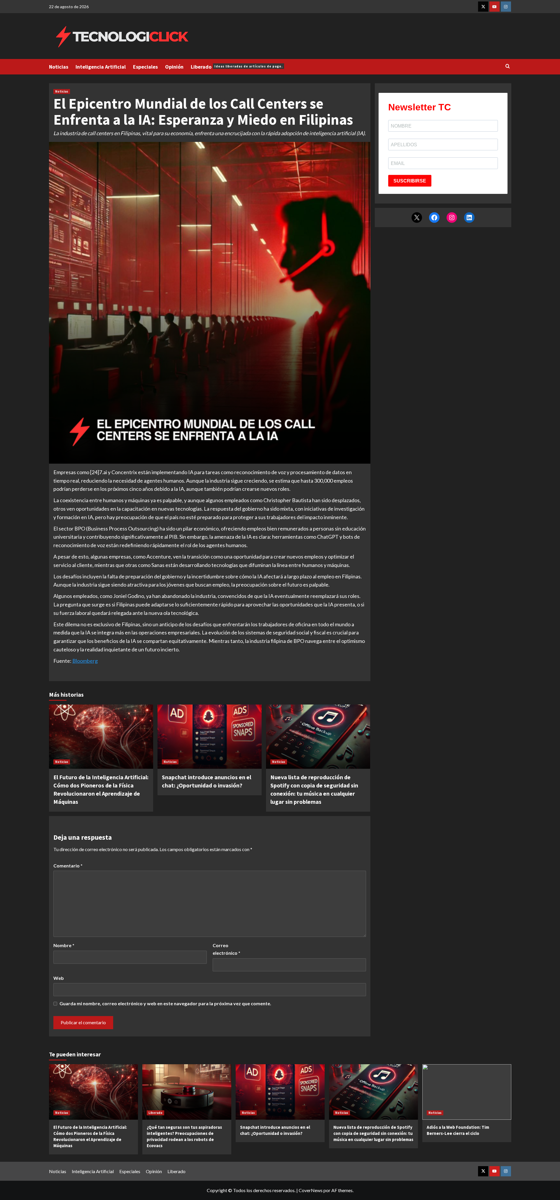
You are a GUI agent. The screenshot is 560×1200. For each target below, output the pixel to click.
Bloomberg (85, 661)
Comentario (68, 865)
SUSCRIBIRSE (409, 180)
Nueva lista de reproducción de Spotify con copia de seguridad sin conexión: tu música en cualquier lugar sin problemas (373, 1133)
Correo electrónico (226, 949)
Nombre (63, 945)
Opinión (174, 66)
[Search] (507, 66)
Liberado (237, 66)
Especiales (145, 66)
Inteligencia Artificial (101, 66)
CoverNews (311, 1190)
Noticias (58, 66)
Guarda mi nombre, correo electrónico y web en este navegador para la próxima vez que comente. (165, 1003)
